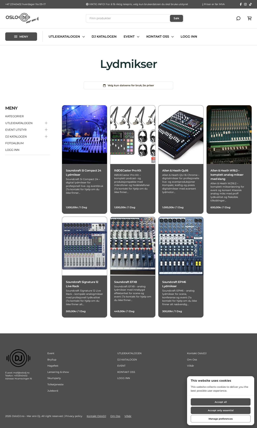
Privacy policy (73, 416)
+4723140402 (20, 375)
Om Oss (192, 359)
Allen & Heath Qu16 (175, 170)
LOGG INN (189, 36)
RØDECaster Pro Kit (127, 170)
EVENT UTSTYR (16, 129)
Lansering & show (58, 372)
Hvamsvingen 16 (23, 378)
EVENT (129, 36)
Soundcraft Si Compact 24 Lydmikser (83, 172)
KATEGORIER (14, 116)
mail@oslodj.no (21, 372)
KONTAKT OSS (157, 36)
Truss (8, 24)
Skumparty (54, 378)
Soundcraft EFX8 (125, 281)
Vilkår (190, 365)
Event (50, 353)
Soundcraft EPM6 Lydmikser (174, 284)
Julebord (52, 390)
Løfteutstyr (12, 30)
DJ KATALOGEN (104, 36)
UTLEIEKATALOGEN (64, 36)
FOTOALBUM (14, 143)
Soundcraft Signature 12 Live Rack (82, 284)
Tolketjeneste (55, 384)
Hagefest (52, 365)
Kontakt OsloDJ (196, 353)
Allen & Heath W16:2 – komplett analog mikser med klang (226, 174)
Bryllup (51, 359)
